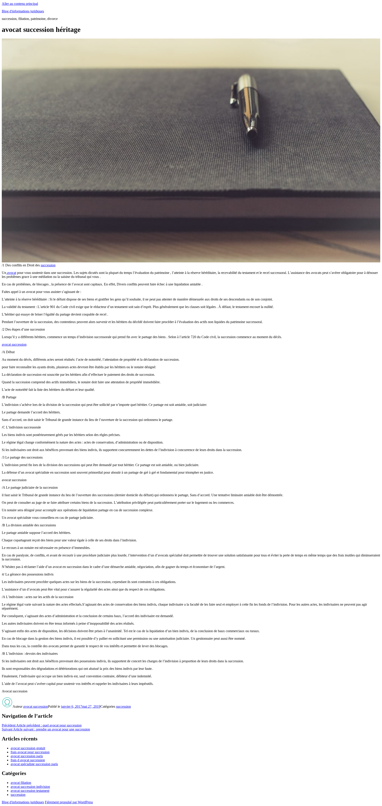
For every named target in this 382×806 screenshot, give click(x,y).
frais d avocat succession (28, 760)
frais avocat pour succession (30, 752)
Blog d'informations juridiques (23, 11)
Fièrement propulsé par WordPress (69, 802)
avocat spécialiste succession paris (34, 764)
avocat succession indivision (30, 787)
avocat (11, 273)
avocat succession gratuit (28, 748)
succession (48, 265)
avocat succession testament (30, 790)
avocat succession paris (27, 756)
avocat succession (14, 344)
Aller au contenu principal (20, 4)
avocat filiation (21, 783)
